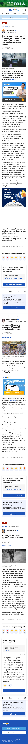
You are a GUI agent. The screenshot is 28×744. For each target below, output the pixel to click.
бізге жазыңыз (20, 246)
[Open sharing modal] (18, 291)
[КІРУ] (25, 9)
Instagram (15, 307)
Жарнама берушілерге (14, 732)
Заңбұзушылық (16, 13)
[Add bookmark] (25, 291)
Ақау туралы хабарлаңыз (14, 728)
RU (22, 9)
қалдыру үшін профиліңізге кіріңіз (13, 278)
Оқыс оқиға (5, 13)
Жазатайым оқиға (14, 526)
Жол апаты (12, 26)
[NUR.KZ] (14, 10)
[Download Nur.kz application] (14, 3)
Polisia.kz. (13, 79)
